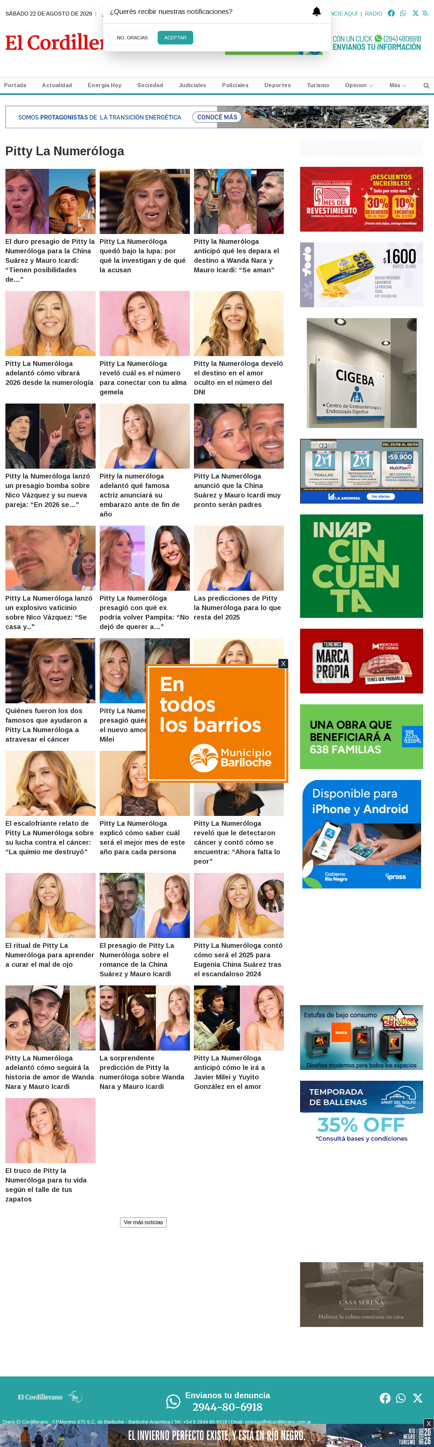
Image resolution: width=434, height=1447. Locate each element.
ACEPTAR (175, 37)
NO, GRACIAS (132, 37)
